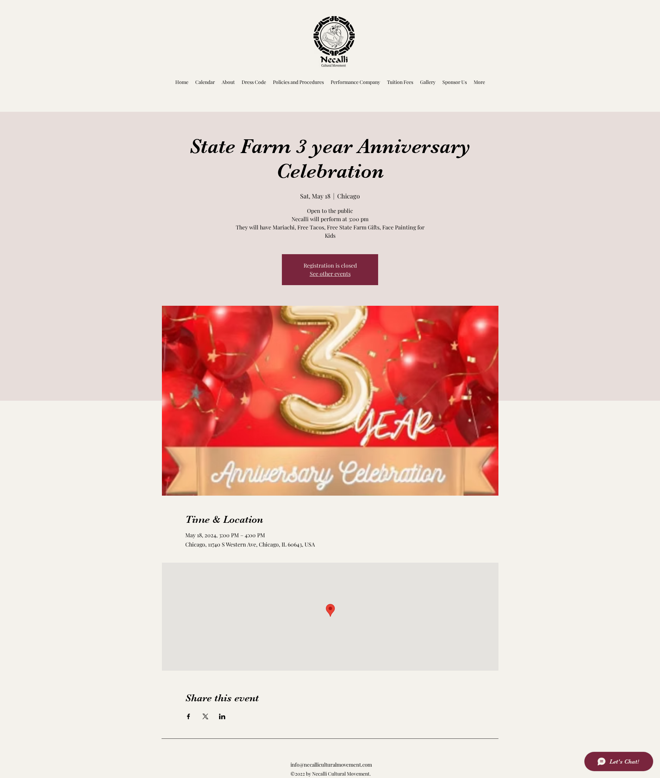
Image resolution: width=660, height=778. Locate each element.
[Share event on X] (205, 716)
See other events (330, 273)
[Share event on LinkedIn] (222, 716)
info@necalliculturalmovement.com (331, 764)
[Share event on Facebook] (188, 716)
